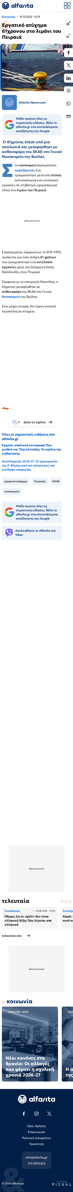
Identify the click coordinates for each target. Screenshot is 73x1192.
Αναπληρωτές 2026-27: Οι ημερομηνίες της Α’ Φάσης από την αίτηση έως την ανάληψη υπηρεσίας (29, 465)
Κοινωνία (8, 16)
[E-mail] (68, 116)
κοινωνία (20, 1001)
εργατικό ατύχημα (15, 481)
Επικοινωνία (36, 1132)
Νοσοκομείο (11, 297)
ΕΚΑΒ (55, 481)
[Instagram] (36, 1113)
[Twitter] (68, 65)
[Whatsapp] (68, 103)
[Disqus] (36, 600)
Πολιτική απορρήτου (36, 1138)
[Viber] (68, 91)
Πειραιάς (40, 481)
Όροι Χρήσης (36, 1126)
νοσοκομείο (11, 491)
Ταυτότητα (36, 1144)
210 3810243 (36, 1163)
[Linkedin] (68, 78)
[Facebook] (68, 52)
